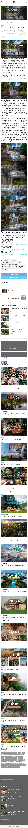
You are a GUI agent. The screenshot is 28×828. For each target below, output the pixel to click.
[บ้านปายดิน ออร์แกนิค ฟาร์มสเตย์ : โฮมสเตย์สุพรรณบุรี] (14, 605)
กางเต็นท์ (20, 758)
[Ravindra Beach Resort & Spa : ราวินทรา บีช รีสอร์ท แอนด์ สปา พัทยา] (14, 579)
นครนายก (14, 761)
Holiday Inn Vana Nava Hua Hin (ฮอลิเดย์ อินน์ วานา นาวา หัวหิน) (13, 566)
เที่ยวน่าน (18, 765)
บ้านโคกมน (7, 34)
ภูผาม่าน (13, 34)
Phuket (8, 756)
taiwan (3, 758)
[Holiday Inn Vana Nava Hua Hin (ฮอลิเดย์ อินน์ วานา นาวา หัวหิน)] (14, 553)
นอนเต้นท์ (19, 761)
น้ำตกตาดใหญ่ (21, 33)
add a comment (6, 282)
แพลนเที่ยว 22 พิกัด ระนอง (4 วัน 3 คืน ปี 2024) (18, 316)
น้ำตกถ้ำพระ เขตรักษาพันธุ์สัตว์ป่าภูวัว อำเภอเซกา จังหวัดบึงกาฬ (18, 330)
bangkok (3, 752)
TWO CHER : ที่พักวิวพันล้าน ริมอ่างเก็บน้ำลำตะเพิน (12, 516)
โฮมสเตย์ (13, 766)
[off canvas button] (1, 2)
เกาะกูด (8, 765)
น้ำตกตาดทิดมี (14, 33)
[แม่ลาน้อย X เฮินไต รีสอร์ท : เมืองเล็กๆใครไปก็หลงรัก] (14, 528)
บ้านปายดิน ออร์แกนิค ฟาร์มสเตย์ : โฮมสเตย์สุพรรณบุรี (13, 617)
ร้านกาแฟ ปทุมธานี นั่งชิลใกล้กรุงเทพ (9, 489)
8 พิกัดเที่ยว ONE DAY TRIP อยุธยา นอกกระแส (18, 309)
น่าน (8, 763)
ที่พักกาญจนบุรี (21, 759)
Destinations (3, 31)
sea (18, 756)
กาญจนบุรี (3, 759)
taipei (22, 756)
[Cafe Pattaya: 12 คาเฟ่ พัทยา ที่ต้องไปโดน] (14, 376)
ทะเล (16, 759)
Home (2, 22)
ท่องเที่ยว (8, 33)
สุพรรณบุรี (3, 765)
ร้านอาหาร (22, 763)
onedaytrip (16, 754)
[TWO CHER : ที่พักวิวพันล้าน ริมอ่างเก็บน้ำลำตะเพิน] (14, 504)
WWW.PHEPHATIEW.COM (14, 245)
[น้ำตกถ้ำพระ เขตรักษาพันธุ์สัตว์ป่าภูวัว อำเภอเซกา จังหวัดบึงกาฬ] (5, 332)
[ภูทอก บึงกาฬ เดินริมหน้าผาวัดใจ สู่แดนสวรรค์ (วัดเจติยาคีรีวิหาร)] (5, 325)
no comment (19, 30)
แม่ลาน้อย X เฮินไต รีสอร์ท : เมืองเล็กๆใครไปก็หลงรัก (12, 541)
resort (11, 756)
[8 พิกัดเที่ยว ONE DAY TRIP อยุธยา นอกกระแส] (5, 311)
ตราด (12, 759)
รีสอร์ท (16, 763)
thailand (7, 758)
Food (2, 386)
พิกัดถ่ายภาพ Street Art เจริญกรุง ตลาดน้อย (11, 439)
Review (15, 756)
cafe (6, 752)
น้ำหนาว (2, 34)
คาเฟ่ (8, 759)
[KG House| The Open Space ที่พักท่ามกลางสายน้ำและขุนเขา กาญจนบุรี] (14, 401)
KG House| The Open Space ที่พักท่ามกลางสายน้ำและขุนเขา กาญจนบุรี (13, 414)
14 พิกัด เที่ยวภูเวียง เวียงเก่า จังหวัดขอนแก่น (10, 464)
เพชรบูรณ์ (24, 765)
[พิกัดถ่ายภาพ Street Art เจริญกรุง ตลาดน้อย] (14, 427)
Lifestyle (12, 754)
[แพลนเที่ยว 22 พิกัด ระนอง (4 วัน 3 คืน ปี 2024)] (5, 318)
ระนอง (12, 763)
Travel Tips (3, 33)
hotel (23, 752)
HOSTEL (20, 752)
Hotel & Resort (4, 411)
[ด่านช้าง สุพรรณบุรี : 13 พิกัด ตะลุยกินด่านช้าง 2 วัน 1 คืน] (14, 734)
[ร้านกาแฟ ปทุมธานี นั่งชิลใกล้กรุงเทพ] (14, 476)
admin (4, 30)
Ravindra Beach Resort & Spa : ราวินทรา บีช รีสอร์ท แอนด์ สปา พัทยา (14, 592)
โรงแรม (8, 766)
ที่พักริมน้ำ (3, 761)
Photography (3, 756)
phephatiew (9, 31)
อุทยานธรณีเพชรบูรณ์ (20, 34)
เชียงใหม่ (13, 765)
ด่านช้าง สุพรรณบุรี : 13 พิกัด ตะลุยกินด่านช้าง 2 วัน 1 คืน (13, 746)
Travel (2, 25)
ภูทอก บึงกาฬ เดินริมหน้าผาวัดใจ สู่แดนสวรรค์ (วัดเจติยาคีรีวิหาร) (18, 323)
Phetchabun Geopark (17, 31)
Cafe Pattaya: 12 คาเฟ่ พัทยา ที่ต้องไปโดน (10, 389)
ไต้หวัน (18, 766)
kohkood (3, 754)
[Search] (26, 2)
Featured (15, 752)
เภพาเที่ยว (3, 36)
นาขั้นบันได (4, 763)
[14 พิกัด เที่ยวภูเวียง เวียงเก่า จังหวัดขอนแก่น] (14, 452)
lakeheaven (7, 754)
